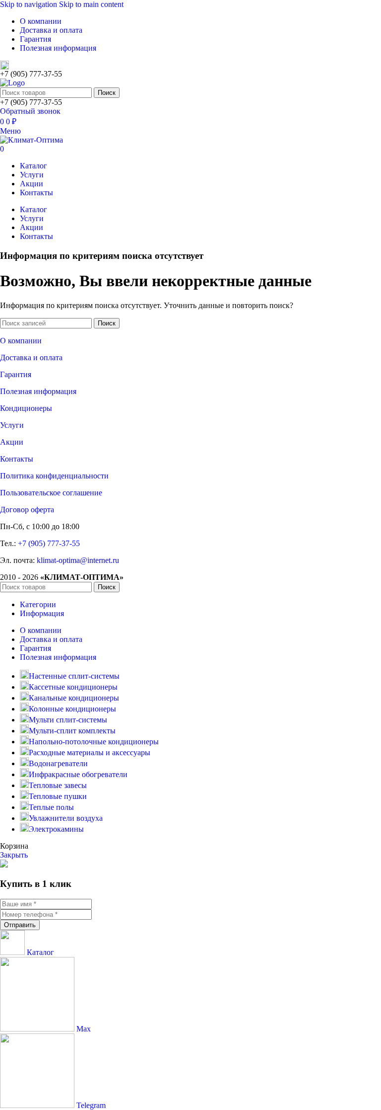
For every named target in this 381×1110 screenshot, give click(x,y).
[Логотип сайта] (12, 83)
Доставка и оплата (31, 357)
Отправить (20, 925)
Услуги (12, 425)
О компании (21, 340)
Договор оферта (27, 509)
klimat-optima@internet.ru (78, 560)
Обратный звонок (30, 111)
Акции (11, 442)
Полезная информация (38, 391)
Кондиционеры (26, 408)
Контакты (16, 459)
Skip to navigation (29, 4)
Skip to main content (91, 4)
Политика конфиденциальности (54, 476)
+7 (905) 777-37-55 (49, 543)
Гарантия (15, 374)
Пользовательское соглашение (51, 492)
